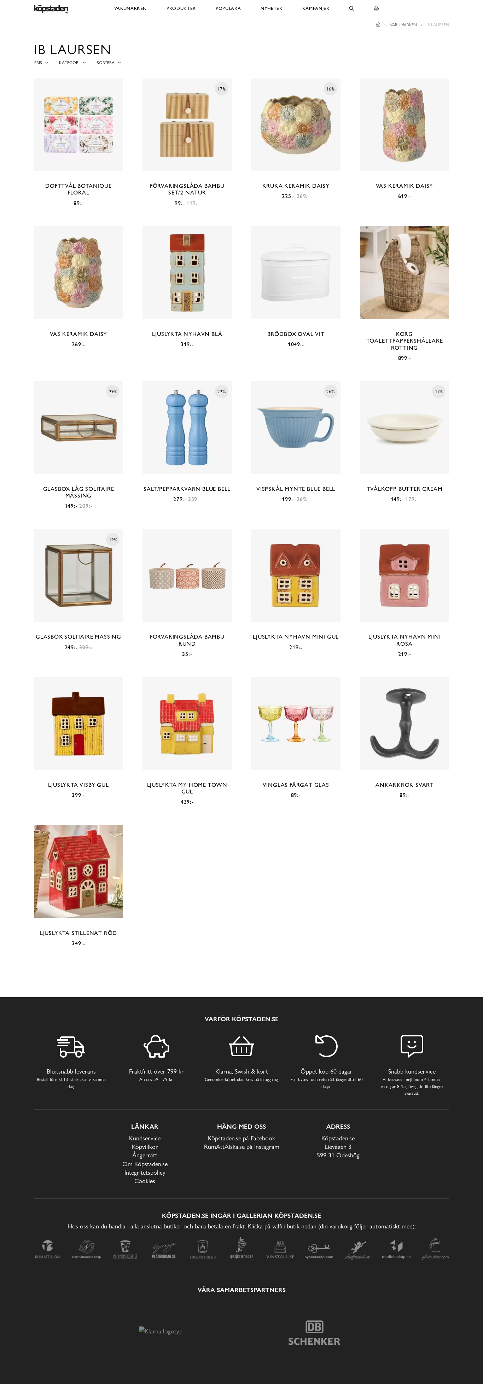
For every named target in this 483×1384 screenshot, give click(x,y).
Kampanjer (316, 8)
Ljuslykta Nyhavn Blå (187, 334)
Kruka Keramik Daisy (296, 185)
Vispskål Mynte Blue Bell (295, 488)
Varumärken (130, 8)
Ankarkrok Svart (404, 784)
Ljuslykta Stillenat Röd (78, 933)
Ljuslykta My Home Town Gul (187, 788)
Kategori (69, 62)
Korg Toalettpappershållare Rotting (404, 341)
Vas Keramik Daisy (404, 185)
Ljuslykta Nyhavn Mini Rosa (404, 640)
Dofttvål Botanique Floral (78, 189)
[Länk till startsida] (378, 24)
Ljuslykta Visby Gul (78, 784)
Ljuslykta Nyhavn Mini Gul (296, 636)
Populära (228, 8)
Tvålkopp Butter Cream (405, 488)
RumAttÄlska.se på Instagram (241, 1146)
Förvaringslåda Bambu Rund (187, 640)
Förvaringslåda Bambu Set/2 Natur (187, 189)
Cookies (144, 1181)
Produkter (181, 8)
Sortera (106, 62)
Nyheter (272, 8)
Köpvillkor (145, 1146)
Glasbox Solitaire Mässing (78, 636)
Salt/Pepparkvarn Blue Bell (187, 488)
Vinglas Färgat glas (296, 784)
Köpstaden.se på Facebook (241, 1138)
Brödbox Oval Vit (296, 334)
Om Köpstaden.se (145, 1164)
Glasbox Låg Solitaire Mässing (78, 492)
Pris (38, 62)
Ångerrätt (144, 1155)
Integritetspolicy (144, 1172)
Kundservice (145, 1138)
